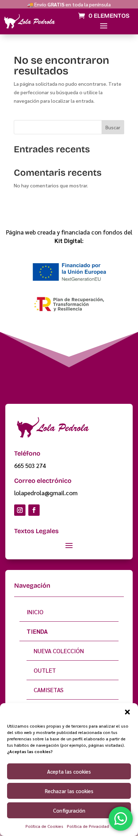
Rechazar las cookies (69, 790)
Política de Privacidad (88, 826)
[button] (127, 712)
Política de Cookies (44, 826)
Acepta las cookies (69, 771)
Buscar (112, 127)
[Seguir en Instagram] (19, 510)
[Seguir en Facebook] (34, 510)
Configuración (69, 810)
